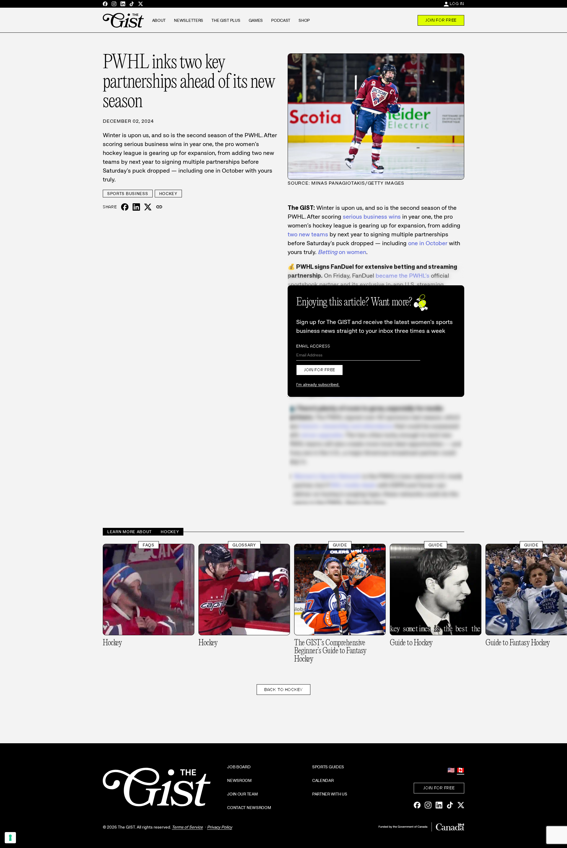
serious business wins (372, 216)
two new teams (308, 234)
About (159, 20)
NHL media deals (353, 485)
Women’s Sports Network (327, 476)
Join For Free (441, 20)
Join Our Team (242, 794)
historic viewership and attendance (346, 426)
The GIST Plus (225, 20)
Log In (457, 3)
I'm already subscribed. (318, 384)
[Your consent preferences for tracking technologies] (10, 837)
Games (256, 20)
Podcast (280, 20)
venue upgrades (321, 435)
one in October (427, 243)
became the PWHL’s (402, 275)
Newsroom (239, 780)
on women (342, 252)
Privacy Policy (219, 827)
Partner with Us (329, 794)
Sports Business (127, 193)
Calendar (323, 780)
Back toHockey (283, 689)
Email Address (313, 346)
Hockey (168, 193)
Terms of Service (187, 827)
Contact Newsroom (249, 807)
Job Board (238, 767)
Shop (304, 20)
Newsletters (188, 20)
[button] (159, 207)
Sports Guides (328, 767)
